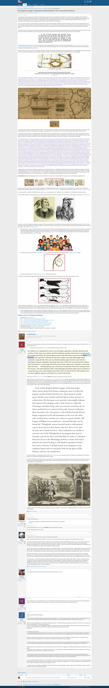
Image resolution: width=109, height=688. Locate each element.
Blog (25, 4)
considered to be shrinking (78, 382)
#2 (90, 342)
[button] (22, 4)
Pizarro (60, 305)
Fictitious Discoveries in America (37, 326)
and (32, 511)
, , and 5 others (28, 331)
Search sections (25, 6)
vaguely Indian (53, 455)
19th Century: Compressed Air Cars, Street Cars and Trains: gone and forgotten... (42, 677)
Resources (35, 4)
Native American (53, 231)
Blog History (31, 6)
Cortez (37, 305)
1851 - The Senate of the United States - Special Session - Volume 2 (34, 321)
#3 (90, 514)
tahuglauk (35, 12)
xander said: (30, 517)
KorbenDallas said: (31, 535)
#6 (90, 598)
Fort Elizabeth (44, 252)
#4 (90, 532)
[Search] (90, 4)
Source (28, 616)
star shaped (74, 252)
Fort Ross (43, 274)
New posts (19, 6)
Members (43, 4)
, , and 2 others (37, 566)
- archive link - (54, 75)
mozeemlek (31, 12)
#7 (90, 612)
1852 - (36, 322)
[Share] (90, 15)
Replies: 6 (25, 14)
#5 (90, 569)
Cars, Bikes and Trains (72, 677)
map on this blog (41, 376)
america (26, 12)
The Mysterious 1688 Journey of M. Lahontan (40, 325)
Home (19, 4)
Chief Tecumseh (86, 194)
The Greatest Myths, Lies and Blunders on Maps (54, 379)
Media (29, 4)
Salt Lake (46, 347)
